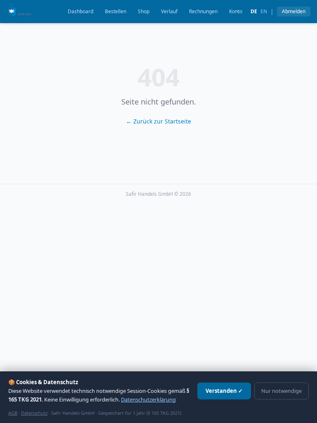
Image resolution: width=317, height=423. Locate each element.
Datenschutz (34, 413)
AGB (12, 413)
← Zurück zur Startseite (158, 121)
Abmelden (293, 11)
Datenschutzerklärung (148, 399)
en (263, 11)
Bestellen (115, 11)
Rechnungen (203, 11)
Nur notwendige (281, 390)
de (254, 11)
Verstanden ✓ (224, 390)
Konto (235, 11)
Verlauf (169, 11)
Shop (143, 11)
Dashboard (80, 11)
